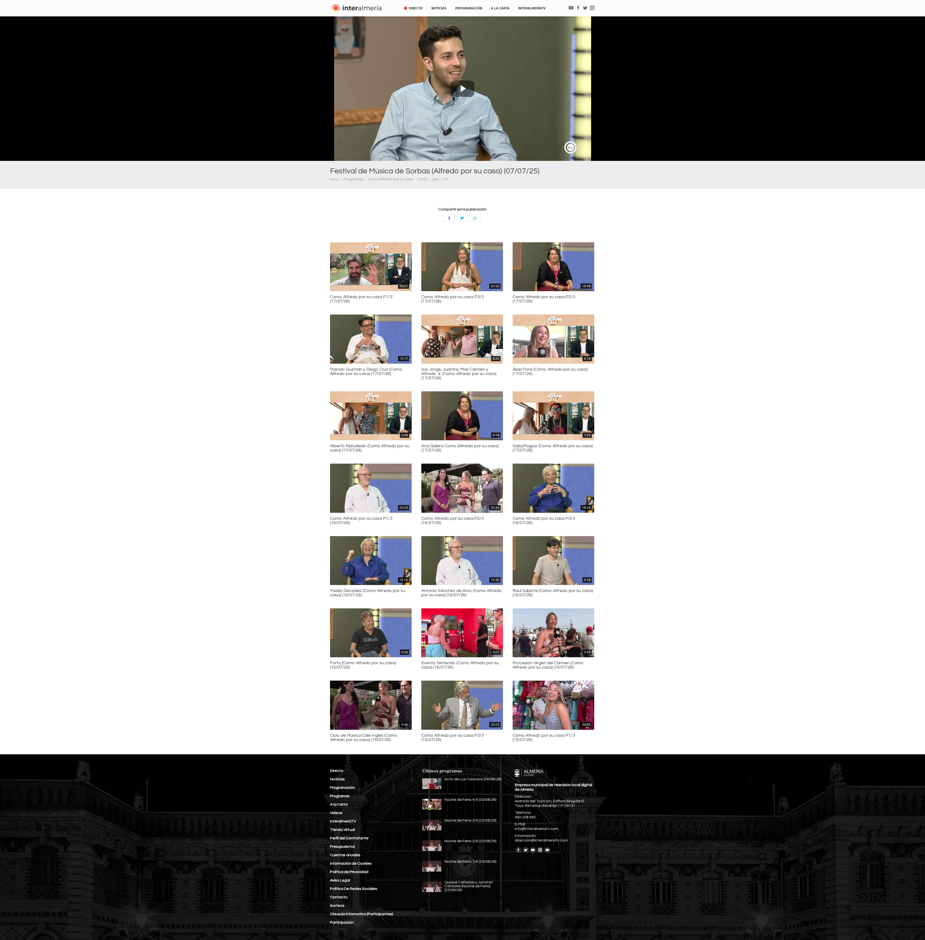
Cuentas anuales (345, 855)
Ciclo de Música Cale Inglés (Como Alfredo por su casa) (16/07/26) (363, 737)
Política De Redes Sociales (353, 889)
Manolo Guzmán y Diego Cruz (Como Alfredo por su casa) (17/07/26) (366, 371)
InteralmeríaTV (343, 821)
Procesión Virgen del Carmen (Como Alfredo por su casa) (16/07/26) (548, 665)
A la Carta (339, 804)
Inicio (334, 179)
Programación (342, 787)
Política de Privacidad (349, 872)
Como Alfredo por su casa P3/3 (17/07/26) (452, 299)
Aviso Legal (340, 880)
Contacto (339, 897)
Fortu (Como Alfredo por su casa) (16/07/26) (363, 665)
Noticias (337, 779)
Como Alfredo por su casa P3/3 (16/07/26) (544, 520)
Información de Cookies (351, 863)
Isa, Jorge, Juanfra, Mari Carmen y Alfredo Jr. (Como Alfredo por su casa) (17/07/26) (458, 373)
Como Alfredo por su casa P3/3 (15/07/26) (452, 737)
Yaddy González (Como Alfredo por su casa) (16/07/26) (367, 593)
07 (446, 179)
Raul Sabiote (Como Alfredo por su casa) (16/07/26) (553, 593)
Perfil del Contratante (349, 838)
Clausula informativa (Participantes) (361, 914)
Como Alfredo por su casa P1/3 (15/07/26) (544, 737)
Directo (336, 771)
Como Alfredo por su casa (391, 179)
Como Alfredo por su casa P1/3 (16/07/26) (361, 520)
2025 (423, 179)
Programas (353, 179)
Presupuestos (342, 846)
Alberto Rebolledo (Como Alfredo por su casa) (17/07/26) (370, 448)
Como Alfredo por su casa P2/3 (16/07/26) (452, 520)
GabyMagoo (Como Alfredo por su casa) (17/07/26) (553, 448)
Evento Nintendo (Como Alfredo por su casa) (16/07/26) (460, 665)
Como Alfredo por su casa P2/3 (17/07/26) (544, 299)
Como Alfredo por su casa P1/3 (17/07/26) (361, 299)
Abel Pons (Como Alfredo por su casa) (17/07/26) (550, 371)
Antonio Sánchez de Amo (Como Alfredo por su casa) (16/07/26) (461, 593)
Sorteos (337, 905)
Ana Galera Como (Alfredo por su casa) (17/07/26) (460, 448)
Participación (342, 922)
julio (435, 179)
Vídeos (336, 813)
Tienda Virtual (342, 830)
